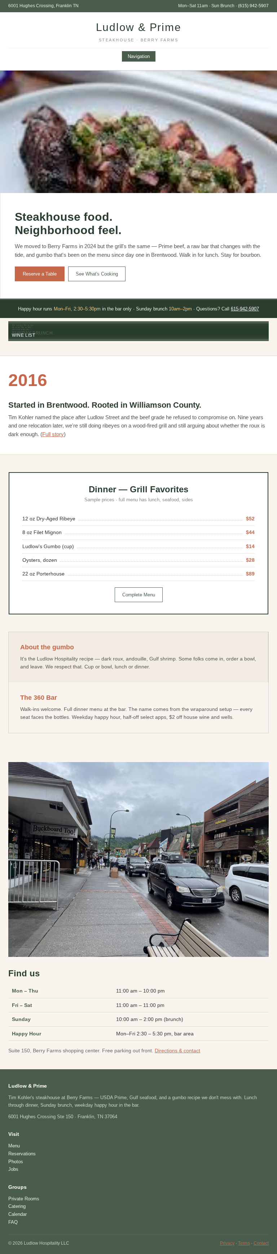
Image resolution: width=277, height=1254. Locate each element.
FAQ (13, 1222)
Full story (53, 434)
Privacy (227, 1243)
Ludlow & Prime (138, 31)
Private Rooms (23, 1198)
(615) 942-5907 (253, 5)
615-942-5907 (245, 309)
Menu (14, 1145)
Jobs (13, 1169)
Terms (244, 1243)
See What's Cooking (97, 274)
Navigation (139, 56)
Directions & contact (177, 1050)
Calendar (17, 1214)
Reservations (22, 1153)
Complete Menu (138, 594)
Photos (15, 1161)
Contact (261, 1243)
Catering (17, 1206)
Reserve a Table (40, 274)
